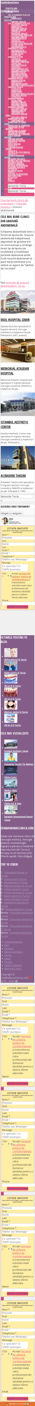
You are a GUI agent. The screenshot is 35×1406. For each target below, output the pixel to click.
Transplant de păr (16, 127)
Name (5, 1076)
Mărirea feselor (18, 80)
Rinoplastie (16, 18)
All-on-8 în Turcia (12, 685)
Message (6, 562)
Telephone (8, 556)
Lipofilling (16, 55)
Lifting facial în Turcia (16, 889)
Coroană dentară (15, 147)
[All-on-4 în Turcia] (10, 721)
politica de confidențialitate (21, 578)
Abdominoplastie (18, 47)
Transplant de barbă (17, 122)
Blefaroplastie (17, 50)
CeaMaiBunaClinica (10, 2)
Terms (7, 955)
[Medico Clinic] (10, 787)
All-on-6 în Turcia (12, 699)
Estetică (7, 20)
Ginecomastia (17, 120)
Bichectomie (16, 100)
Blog (10, 187)
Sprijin (7, 157)
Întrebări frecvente (16, 167)
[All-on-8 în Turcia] (10, 682)
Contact (11, 180)
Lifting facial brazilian (21, 43)
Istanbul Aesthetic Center (16, 751)
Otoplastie (16, 97)
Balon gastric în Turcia (15, 672)
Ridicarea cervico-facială (22, 85)
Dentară (7, 137)
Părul (8, 115)
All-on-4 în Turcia (12, 725)
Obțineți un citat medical (19, 152)
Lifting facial (17, 53)
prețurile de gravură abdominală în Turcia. (15, 284)
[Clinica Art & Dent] (10, 800)
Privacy (8, 962)
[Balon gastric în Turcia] (10, 669)
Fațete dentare (14, 135)
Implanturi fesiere (19, 83)
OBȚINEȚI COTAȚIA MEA (17, 607)
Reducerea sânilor (19, 105)
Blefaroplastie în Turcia (15, 659)
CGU (4, 575)
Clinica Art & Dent (12, 803)
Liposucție (15, 40)
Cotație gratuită (13, 941)
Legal (7, 958)
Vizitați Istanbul (13, 965)
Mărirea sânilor (18, 21)
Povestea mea (10, 16)
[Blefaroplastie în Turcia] (10, 656)
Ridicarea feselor (18, 73)
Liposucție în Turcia (15, 879)
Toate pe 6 (12, 154)
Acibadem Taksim (13, 475)
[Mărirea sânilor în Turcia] (10, 708)
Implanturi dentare (16, 140)
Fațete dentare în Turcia (18, 892)
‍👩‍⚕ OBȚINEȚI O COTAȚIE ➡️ (17, 1404)
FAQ (6, 945)
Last (4, 547)
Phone (5, 600)
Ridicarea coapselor (20, 70)
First (4, 540)
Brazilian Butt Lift (19, 77)
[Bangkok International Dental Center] (10, 813)
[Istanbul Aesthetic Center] (10, 747)
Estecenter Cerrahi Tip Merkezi (18, 764)
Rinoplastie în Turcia (15, 882)
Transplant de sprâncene (19, 134)
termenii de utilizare (21, 1038)
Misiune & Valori (15, 170)
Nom (5, 534)
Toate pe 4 (12, 150)
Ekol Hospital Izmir (15, 319)
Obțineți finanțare (16, 155)
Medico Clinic (10, 790)
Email (5, 550)
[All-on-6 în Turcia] (10, 695)
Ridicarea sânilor (19, 37)
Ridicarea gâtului (19, 103)
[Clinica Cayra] (10, 774)
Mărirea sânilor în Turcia (16, 712)
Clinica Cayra (10, 777)
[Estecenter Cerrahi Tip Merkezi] (10, 760)
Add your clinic (14, 184)
